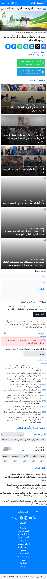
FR (16, 3)
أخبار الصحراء (16, 9)
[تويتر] (35, 518)
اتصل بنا (23, 563)
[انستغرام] (26, 518)
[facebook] (43, 46)
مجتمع (23, 550)
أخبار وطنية (23, 541)
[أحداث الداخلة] (38, 3)
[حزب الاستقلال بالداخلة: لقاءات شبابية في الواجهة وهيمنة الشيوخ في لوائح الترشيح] (23, 391)
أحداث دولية (23, 553)
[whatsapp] (19, 46)
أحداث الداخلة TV (23, 557)
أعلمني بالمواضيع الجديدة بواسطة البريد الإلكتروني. (25, 309)
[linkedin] (31, 46)
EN (12, 3)
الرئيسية (38, 9)
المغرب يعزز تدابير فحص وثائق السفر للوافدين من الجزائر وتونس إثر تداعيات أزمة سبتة (25, 502)
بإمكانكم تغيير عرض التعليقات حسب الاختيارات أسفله (26, 349)
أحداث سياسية (23, 544)
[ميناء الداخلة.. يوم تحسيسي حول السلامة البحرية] (23, 192)
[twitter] (37, 46)
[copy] (13, 46)
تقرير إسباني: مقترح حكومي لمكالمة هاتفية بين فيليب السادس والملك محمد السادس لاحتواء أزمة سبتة (23, 494)
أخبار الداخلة (28, 9)
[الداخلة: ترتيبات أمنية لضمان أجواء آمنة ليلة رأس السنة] (23, 161)
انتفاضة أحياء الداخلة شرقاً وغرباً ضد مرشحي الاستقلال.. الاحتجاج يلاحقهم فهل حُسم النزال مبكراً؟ (26, 486)
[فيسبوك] (21, 518)
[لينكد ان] (12, 518)
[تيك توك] (16, 518)
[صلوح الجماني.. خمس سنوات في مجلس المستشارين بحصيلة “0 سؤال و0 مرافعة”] (23, 402)
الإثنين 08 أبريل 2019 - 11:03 (36, 55)
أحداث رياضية (23, 547)
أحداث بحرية (23, 537)
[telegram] (25, 46)
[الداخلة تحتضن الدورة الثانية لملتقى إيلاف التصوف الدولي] (23, 99)
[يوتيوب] (30, 518)
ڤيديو (23, 560)
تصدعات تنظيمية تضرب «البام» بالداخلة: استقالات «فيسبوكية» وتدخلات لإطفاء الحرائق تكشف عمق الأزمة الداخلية (26, 477)
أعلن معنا (23, 566)
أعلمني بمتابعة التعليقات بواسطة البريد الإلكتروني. (25, 306)
